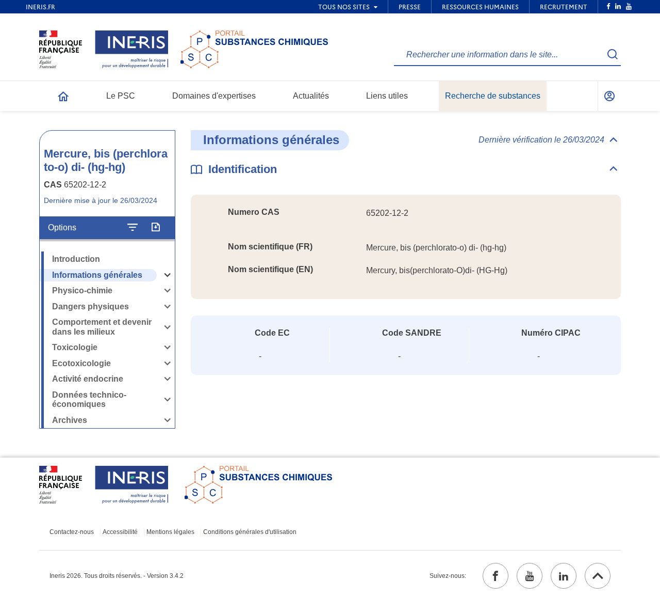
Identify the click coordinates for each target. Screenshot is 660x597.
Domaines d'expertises (214, 95)
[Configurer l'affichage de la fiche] (132, 227)
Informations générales (97, 275)
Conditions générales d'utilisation (249, 532)
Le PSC (120, 95)
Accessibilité (120, 532)
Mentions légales (170, 532)
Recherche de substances (492, 95)
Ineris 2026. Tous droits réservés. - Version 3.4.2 (117, 575)
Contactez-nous (72, 532)
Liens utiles (387, 95)
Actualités (311, 95)
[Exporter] (155, 227)
